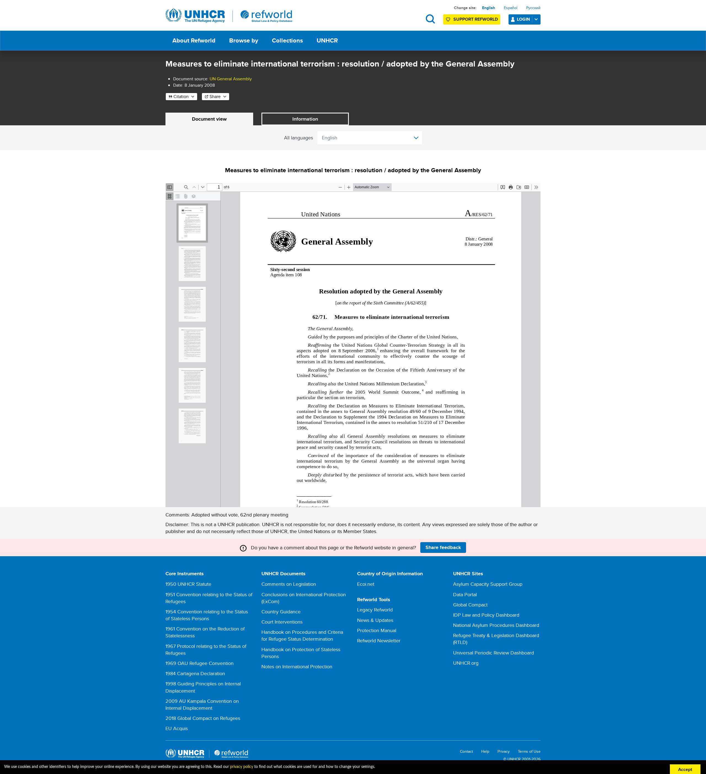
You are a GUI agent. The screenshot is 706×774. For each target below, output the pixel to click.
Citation (181, 96)
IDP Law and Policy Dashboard (486, 614)
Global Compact (470, 604)
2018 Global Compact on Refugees (202, 718)
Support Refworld (475, 19)
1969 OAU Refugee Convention (199, 663)
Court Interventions (282, 621)
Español (510, 7)
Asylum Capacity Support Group (487, 583)
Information (305, 119)
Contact (466, 751)
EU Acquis (176, 728)
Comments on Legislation (288, 583)
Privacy (504, 751)
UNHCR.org (465, 662)
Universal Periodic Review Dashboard (493, 652)
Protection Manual (376, 630)
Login (523, 19)
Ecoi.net (365, 583)
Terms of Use (529, 751)
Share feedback (443, 547)
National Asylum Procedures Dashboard (496, 625)
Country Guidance (281, 611)
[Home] (228, 15)
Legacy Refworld (375, 609)
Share (215, 96)
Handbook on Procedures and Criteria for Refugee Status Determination (302, 635)
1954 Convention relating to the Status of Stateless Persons (206, 615)
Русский (533, 7)
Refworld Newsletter (378, 640)
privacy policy (241, 767)
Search (430, 18)
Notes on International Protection (296, 666)
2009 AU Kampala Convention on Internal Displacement (202, 704)
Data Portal (465, 594)
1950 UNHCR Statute (188, 583)
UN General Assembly (231, 79)
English (488, 7)
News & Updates (375, 620)
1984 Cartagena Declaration (195, 673)
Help (485, 751)
